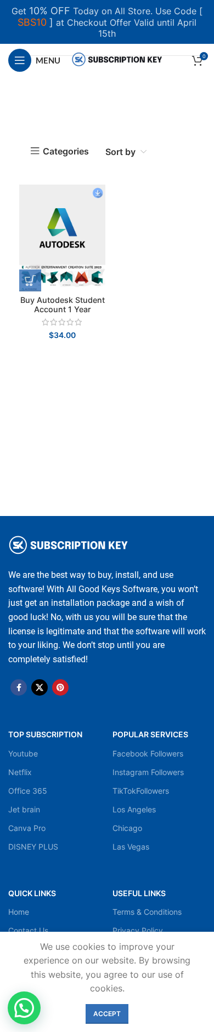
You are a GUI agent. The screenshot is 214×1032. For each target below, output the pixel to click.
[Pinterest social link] (60, 687)
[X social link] (39, 687)
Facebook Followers (147, 753)
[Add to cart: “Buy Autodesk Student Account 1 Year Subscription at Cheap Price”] (30, 280)
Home (18, 911)
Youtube (23, 753)
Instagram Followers (148, 772)
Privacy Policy (137, 930)
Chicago (127, 828)
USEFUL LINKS (139, 893)
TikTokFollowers (140, 790)
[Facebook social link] (18, 687)
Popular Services (150, 734)
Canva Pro (27, 828)
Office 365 (27, 790)
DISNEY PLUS (33, 846)
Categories (66, 151)
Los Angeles (134, 809)
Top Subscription (45, 734)
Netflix (20, 772)
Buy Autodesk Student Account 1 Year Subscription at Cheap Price (62, 314)
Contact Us (28, 930)
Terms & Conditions (147, 911)
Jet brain (24, 809)
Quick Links (32, 893)
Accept (107, 1014)
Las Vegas (130, 846)
